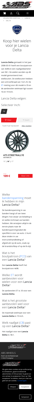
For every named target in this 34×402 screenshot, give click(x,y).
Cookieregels (22, 381)
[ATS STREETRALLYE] (17, 141)
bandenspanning (13, 198)
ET (2, 85)
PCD (23, 256)
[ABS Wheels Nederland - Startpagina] (17, 5)
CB (22, 323)
